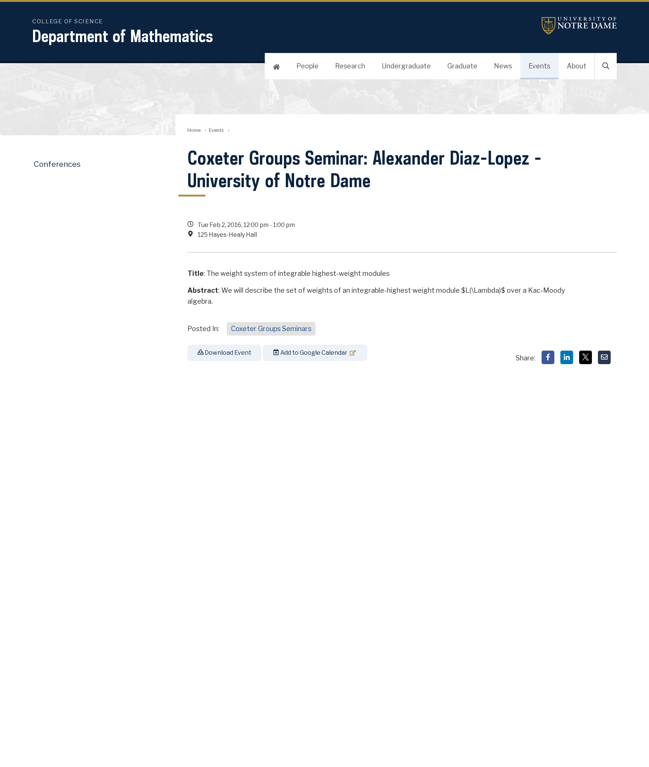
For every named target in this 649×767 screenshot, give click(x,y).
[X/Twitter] (585, 357)
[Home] (276, 66)
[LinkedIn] (566, 357)
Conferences (57, 164)
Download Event (227, 352)
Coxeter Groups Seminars (271, 329)
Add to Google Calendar (313, 352)
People (307, 66)
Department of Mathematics (122, 35)
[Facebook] (548, 357)
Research (350, 66)
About (576, 66)
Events (539, 66)
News (503, 66)
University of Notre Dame (579, 26)
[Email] (604, 357)
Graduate (462, 66)
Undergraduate (406, 66)
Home (194, 130)
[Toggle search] (606, 66)
